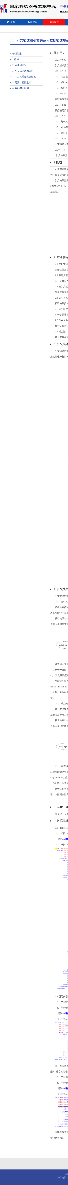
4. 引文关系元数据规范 (24, 77)
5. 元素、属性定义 (21, 82)
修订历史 (17, 53)
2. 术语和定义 (19, 65)
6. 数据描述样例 (20, 88)
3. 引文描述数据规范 (22, 71)
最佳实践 (54, 22)
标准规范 (32, 22)
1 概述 (15, 59)
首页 (12, 22)
